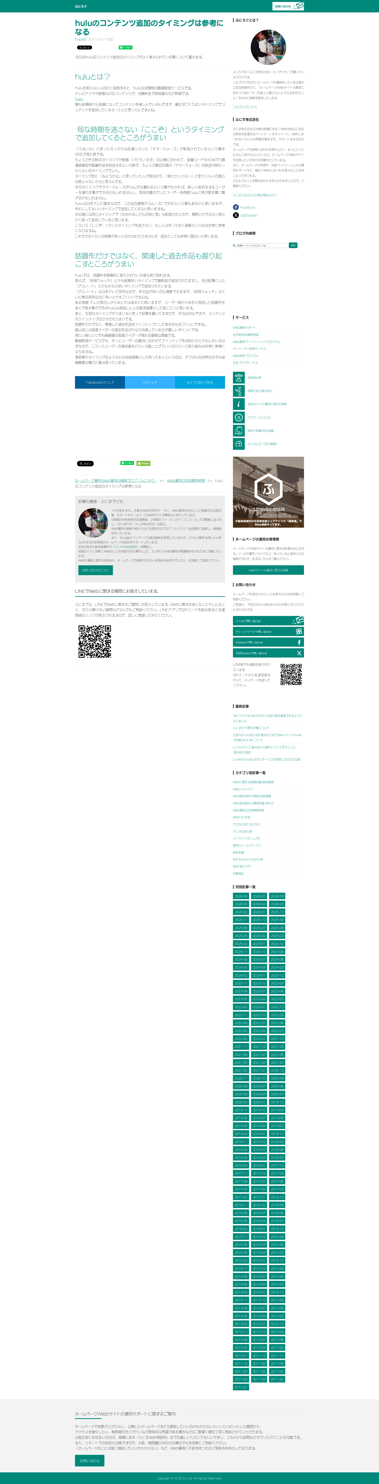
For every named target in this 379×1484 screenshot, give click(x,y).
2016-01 (259, 1228)
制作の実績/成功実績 (261, 430)
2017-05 (241, 1189)
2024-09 (277, 951)
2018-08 (241, 1149)
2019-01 (259, 1133)
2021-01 (259, 1070)
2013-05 (241, 1315)
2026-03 (277, 903)
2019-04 (259, 1125)
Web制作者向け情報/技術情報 (252, 795)
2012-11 (241, 1331)
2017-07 (259, 1181)
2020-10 (259, 1078)
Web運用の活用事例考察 (248, 810)
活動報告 (238, 873)
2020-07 (259, 1085)
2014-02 (241, 1291)
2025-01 (259, 943)
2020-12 (277, 1070)
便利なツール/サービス (247, 845)
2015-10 (259, 1236)
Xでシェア (150, 382)
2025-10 (259, 919)
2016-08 (241, 1212)
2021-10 (259, 1046)
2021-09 (277, 1046)
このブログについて (245, 106)
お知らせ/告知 (241, 816)
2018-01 (259, 1165)
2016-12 (277, 1196)
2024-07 (259, 959)
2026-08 (241, 895)
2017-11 (241, 1173)
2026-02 (241, 911)
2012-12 (277, 1323)
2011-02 (277, 1379)
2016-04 (259, 1220)
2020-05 (241, 1094)
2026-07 (259, 895)
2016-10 (259, 1204)
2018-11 (241, 1141)
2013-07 (259, 1307)
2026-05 (241, 903)
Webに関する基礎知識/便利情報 (253, 781)
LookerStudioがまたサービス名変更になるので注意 (266, 759)
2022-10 (259, 1014)
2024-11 (241, 951)
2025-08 (241, 927)
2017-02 (241, 1196)
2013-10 (259, 1300)
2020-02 (241, 1101)
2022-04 (259, 1030)
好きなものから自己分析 (248, 859)
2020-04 (259, 1094)
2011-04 (241, 1379)
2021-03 (277, 1062)
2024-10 (259, 951)
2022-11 (241, 1014)
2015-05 (241, 1252)
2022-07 (259, 1022)
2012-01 (241, 1355)
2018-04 (259, 1157)
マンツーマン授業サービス (249, 348)
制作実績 (238, 852)
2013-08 (241, 1307)
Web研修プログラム (246, 355)
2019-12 (277, 1101)
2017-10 (259, 1173)
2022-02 (241, 1038)
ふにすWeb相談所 (125, 546)
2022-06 (277, 1022)
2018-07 (259, 1149)
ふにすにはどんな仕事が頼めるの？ (255, 194)
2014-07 (259, 1276)
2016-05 (241, 1220)
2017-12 (277, 1165)
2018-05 (241, 1157)
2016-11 (241, 1204)
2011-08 (277, 1363)
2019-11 (241, 1109)
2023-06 (277, 990)
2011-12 (259, 1355)
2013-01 (259, 1323)
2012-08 (241, 1339)
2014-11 (241, 1268)
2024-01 (259, 975)
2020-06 (277, 1085)
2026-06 (277, 895)
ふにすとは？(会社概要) (262, 443)
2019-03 (277, 1125)
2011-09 (259, 1363)
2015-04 (259, 1252)
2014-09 (277, 1268)
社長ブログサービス (245, 362)
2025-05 (241, 935)
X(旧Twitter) (249, 215)
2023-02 (241, 1006)
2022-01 (259, 1038)
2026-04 (259, 903)
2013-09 (277, 1300)
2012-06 (277, 1339)
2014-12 (277, 1260)
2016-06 (277, 1212)
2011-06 (259, 1371)
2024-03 (277, 967)
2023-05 (241, 998)
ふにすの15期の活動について (251, 727)
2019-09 (277, 1109)
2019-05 (241, 1125)
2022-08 (241, 1022)
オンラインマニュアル (246, 838)
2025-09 (277, 919)
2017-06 (277, 1181)
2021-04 (259, 1062)
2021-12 (277, 1038)
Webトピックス (243, 788)
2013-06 (277, 1307)
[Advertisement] (150, 423)
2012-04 (259, 1347)
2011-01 (241, 1387)
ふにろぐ (81, 6)
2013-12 (277, 1291)
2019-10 (259, 1109)
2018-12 (277, 1133)
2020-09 (277, 1078)
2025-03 (277, 935)
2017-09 (277, 1173)
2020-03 (277, 1094)
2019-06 (277, 1117)
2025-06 (277, 927)
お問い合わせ (90, 1461)
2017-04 (259, 1189)
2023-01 (259, 1006)
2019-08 (241, 1117)
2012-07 (259, 1339)
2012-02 (277, 1347)
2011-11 (277, 1355)
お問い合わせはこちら (96, 570)
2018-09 (277, 1141)
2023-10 (259, 983)
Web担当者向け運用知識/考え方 (253, 802)
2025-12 (277, 911)
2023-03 (277, 998)
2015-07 (259, 1244)
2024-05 (241, 967)
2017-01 (259, 1196)
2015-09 (277, 1236)
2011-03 (259, 1379)
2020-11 (241, 1078)
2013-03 (277, 1315)
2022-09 (277, 1014)
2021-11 (241, 1046)
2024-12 (277, 943)
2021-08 (241, 1054)
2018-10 (259, 1141)
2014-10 (259, 1268)
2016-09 (277, 1204)
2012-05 (241, 1347)
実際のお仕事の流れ (260, 390)
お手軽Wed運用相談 (246, 334)
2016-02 (241, 1228)
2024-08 (241, 959)
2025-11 (241, 919)
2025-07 (259, 927)
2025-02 (241, 943)
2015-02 (241, 1260)
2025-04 (259, 935)
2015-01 (259, 1260)
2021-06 (277, 1054)
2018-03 (277, 1157)
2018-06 (277, 1149)
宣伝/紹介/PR (242, 866)
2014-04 (259, 1284)
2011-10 (241, 1363)
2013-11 (241, 1300)
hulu (79, 99)
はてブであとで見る (200, 382)
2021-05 (241, 1062)
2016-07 (259, 1212)
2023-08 (241, 990)
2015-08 (241, 1244)
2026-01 (259, 911)
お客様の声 (254, 377)
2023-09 (277, 983)
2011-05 (277, 1371)
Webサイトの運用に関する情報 (267, 403)
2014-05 (241, 1284)
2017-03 (277, 1189)
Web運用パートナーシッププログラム (256, 341)
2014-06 (277, 1276)
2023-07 (259, 990)
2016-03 (277, 1220)
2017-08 (241, 1181)
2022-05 (241, 1030)
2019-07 (259, 1117)
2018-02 (241, 1165)
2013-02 (241, 1323)
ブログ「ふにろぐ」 (260, 417)
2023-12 (277, 975)
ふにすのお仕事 (242, 831)
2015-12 (277, 1228)
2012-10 (259, 1331)
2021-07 (259, 1054)
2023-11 (241, 983)
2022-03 (277, 1030)
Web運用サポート (244, 327)
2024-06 (277, 959)
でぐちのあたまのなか (247, 824)
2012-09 (277, 1331)
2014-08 (241, 1276)
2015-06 (277, 1244)
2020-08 (241, 1085)
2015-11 (241, 1236)
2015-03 (277, 1252)
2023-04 (259, 998)
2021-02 (241, 1070)
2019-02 (241, 1133)
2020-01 (259, 1101)
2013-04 (259, 1315)
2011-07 (241, 1371)
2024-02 (241, 975)
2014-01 (259, 1291)
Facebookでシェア (100, 382)
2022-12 (277, 1006)
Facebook (247, 207)
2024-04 (259, 967)
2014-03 (277, 1284)
